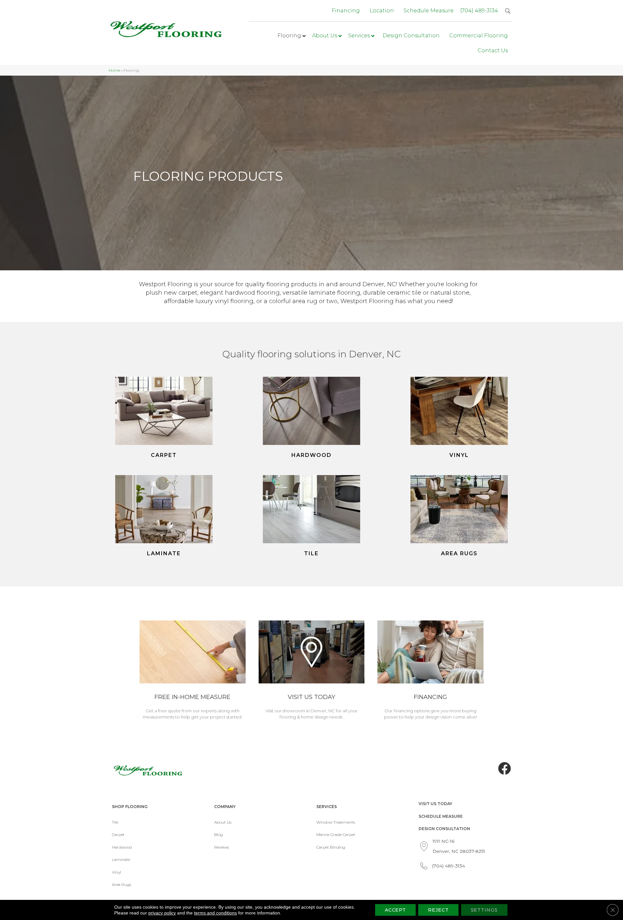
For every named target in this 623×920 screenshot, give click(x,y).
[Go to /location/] (312, 671)
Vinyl (116, 872)
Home (114, 70)
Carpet (118, 834)
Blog (218, 834)
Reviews (221, 847)
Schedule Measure (441, 816)
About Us (222, 822)
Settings (484, 910)
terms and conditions (215, 912)
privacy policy (162, 912)
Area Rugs (121, 884)
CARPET (164, 455)
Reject (438, 910)
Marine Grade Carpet (335, 834)
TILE (311, 553)
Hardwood (122, 847)
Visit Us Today (435, 803)
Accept (395, 910)
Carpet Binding (330, 847)
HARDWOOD (311, 455)
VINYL (459, 455)
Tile (115, 822)
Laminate (121, 859)
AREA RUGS (459, 553)
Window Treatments (335, 822)
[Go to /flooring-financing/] (430, 671)
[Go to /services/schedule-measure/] (193, 671)
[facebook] (504, 768)
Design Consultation (444, 828)
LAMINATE (164, 553)
